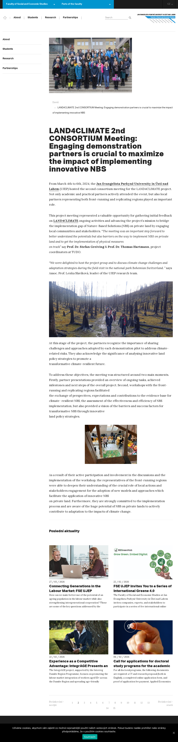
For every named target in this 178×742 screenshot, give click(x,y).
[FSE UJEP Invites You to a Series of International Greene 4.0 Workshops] (143, 562)
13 (149, 702)
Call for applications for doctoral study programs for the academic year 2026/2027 (142, 666)
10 (128, 702)
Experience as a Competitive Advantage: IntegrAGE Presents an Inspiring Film (78, 666)
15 (114, 708)
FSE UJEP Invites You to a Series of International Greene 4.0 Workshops (143, 591)
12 (142, 702)
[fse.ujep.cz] (156, 20)
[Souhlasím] (173, 733)
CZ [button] (168, 4)
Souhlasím (89, 736)
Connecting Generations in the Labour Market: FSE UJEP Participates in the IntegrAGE (75, 591)
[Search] (130, 18)
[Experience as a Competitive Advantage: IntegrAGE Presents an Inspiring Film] (78, 637)
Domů (55, 102)
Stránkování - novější (56, 703)
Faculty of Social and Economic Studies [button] (27, 4)
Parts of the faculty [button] (72, 4)
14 (107, 708)
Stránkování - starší (165, 703)
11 (135, 702)
